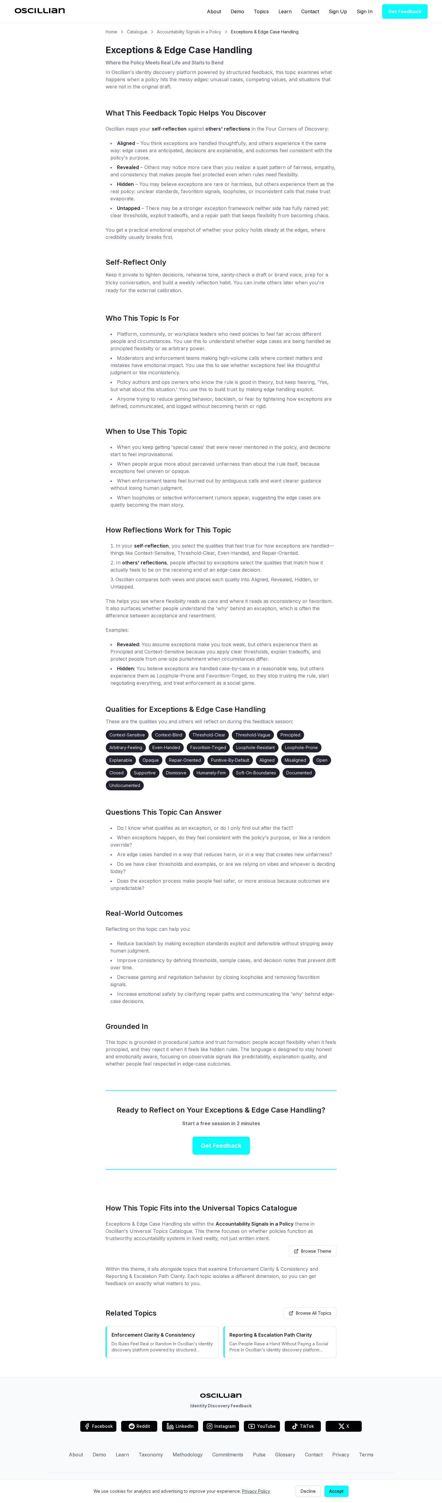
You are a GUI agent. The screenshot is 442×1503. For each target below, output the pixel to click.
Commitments (227, 1455)
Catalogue (137, 31)
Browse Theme (316, 1251)
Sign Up (338, 11)
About (214, 11)
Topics (261, 11)
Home (111, 31)
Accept (336, 1491)
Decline (308, 1491)
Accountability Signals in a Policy (189, 31)
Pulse (259, 1455)
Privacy (340, 1455)
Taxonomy (151, 1455)
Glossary (285, 1455)
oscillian (39, 11)
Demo (237, 11)
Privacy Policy (256, 1491)
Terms (366, 1455)
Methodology (188, 1455)
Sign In (365, 11)
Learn (285, 11)
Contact (310, 11)
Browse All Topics (313, 1313)
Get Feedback (405, 11)
